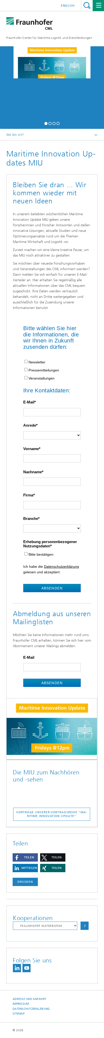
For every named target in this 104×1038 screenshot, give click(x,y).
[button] (46, 123)
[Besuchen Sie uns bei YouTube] (26, 968)
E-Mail (28, 402)
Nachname (32, 472)
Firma (28, 495)
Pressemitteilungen (44, 370)
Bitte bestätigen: (41, 554)
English (68, 5)
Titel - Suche (87, 5)
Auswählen (85, 926)
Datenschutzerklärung (61, 566)
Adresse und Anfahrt (29, 999)
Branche (30, 519)
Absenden (51, 588)
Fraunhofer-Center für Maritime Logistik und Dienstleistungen (49, 38)
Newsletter (37, 362)
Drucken (25, 882)
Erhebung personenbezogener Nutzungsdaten (50, 544)
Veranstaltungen (42, 378)
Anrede (29, 425)
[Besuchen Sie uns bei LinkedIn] (17, 968)
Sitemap (18, 1013)
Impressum (21, 1003)
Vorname (31, 449)
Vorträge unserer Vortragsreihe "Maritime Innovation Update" (51, 814)
